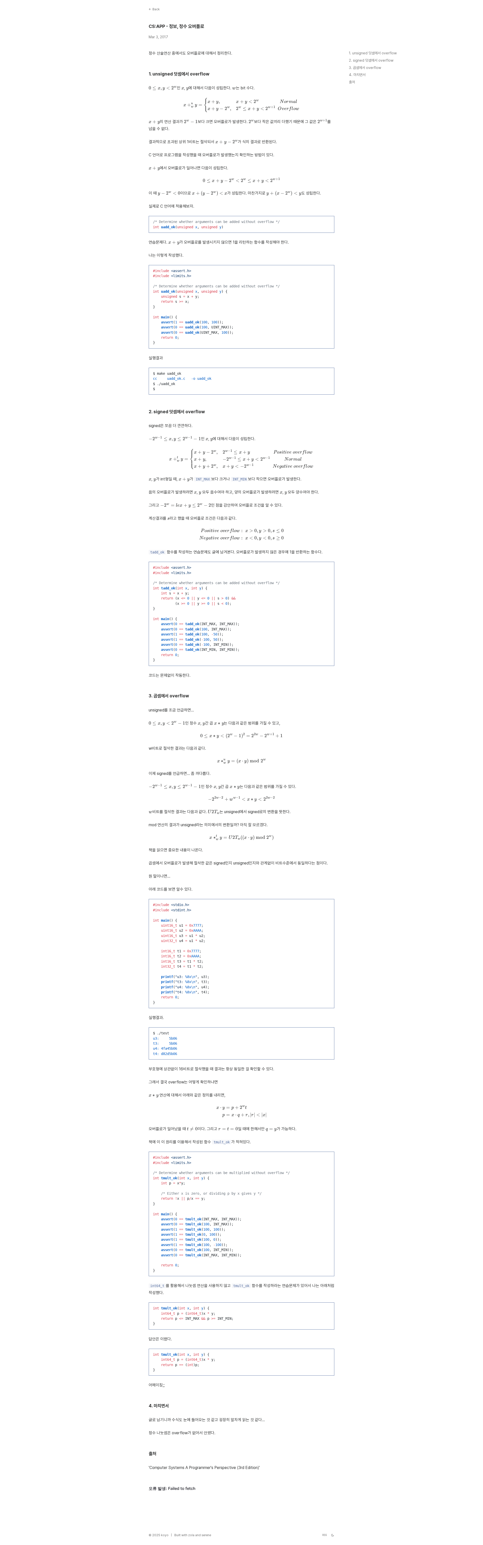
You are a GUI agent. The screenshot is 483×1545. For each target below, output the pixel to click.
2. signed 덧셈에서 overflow (371, 60)
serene (206, 1535)
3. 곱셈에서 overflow (365, 67)
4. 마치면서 (357, 75)
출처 (352, 82)
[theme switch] (332, 1535)
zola (191, 1535)
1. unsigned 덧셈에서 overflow (373, 53)
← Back (154, 9)
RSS (324, 1535)
